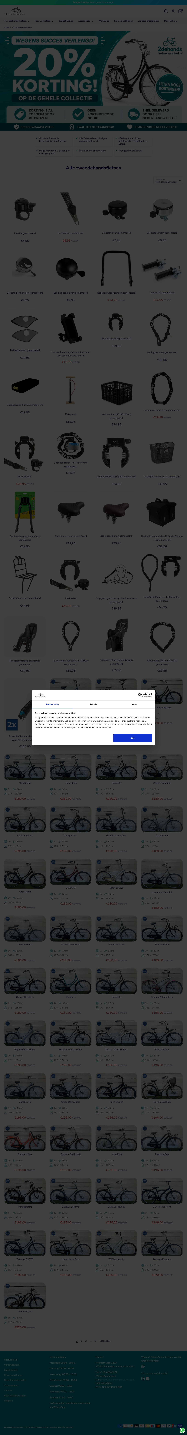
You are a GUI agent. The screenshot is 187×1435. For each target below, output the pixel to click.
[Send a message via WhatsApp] (182, 1430)
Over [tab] (134, 704)
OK (132, 738)
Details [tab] (93, 704)
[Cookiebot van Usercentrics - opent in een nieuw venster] (140, 695)
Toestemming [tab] (52, 704)
